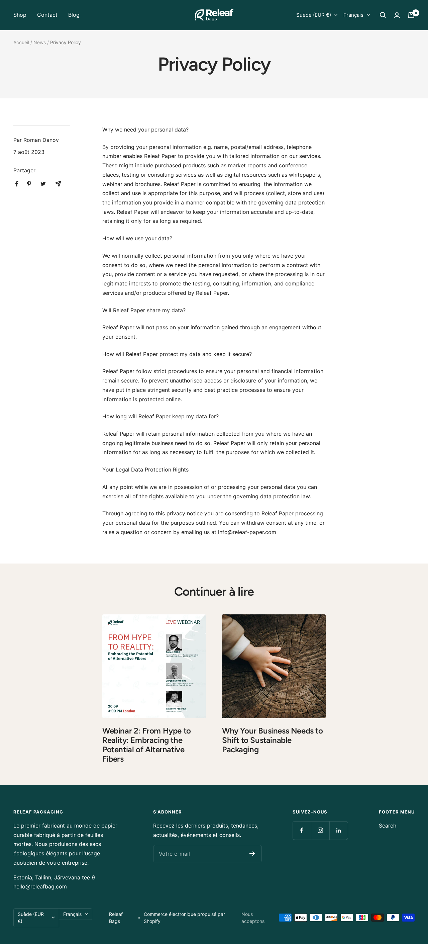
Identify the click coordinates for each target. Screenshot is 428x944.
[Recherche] (383, 15)
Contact (47, 14)
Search (387, 825)
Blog (74, 14)
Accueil (21, 42)
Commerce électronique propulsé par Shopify (184, 917)
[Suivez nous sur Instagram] (320, 830)
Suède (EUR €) (313, 15)
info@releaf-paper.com (247, 532)
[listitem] (16, 184)
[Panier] (411, 15)
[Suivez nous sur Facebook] (302, 830)
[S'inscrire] (252, 853)
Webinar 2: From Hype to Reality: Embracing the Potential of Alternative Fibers (146, 745)
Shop (19, 14)
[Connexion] (397, 15)
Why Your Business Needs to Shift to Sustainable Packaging (272, 740)
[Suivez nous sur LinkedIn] (338, 830)
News (39, 42)
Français (353, 15)
